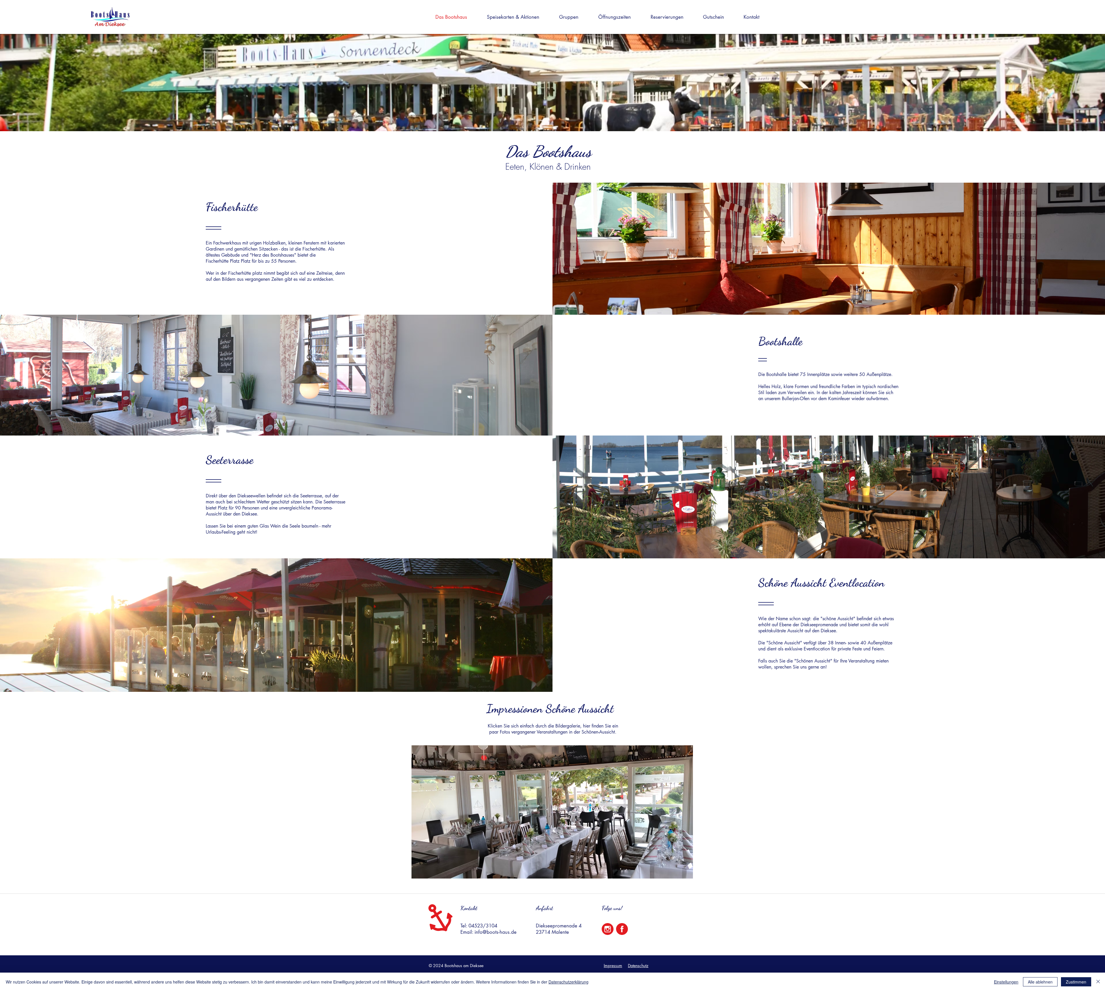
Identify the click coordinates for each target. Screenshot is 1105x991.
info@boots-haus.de (496, 932)
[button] (518, 17)
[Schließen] (1098, 981)
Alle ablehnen (1040, 982)
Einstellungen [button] (1006, 982)
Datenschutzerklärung (568, 982)
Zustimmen (1076, 982)
